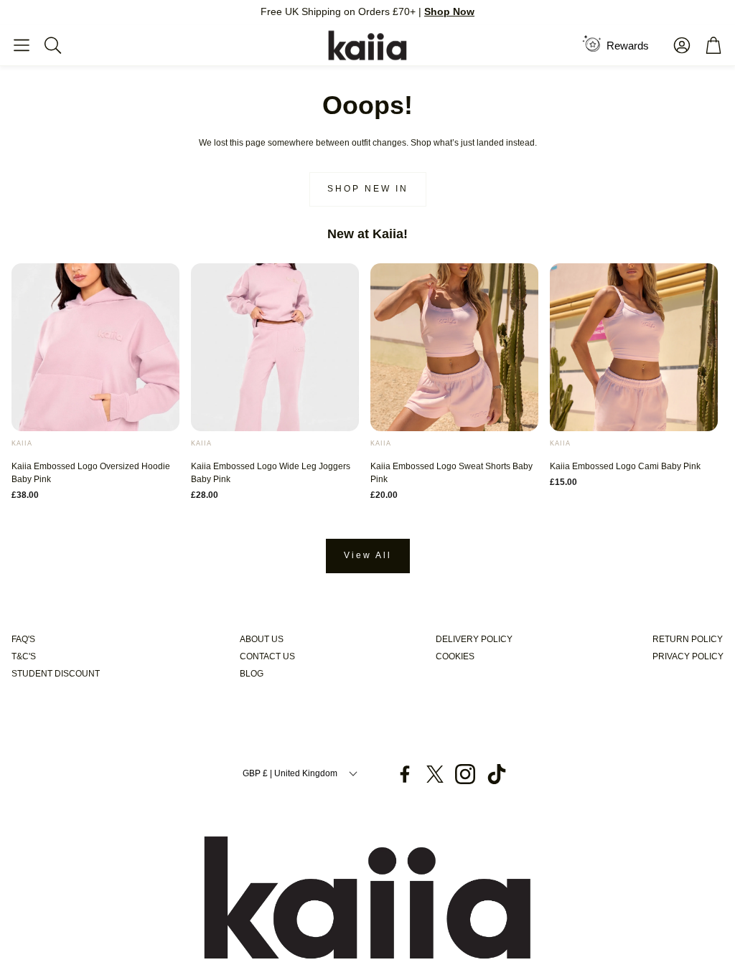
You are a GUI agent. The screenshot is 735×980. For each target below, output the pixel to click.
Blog (251, 674)
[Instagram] (465, 774)
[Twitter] (435, 774)
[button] (21, 45)
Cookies (455, 656)
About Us (262, 639)
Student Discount (55, 674)
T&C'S (23, 656)
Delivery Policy (474, 639)
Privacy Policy (688, 656)
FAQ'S (23, 639)
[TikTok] (497, 774)
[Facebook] (405, 774)
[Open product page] (95, 347)
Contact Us (267, 656)
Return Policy (687, 639)
